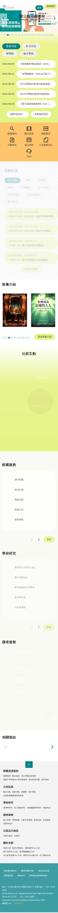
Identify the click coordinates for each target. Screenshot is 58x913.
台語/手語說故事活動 (36, 35)
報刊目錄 (45, 780)
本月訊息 (31, 46)
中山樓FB (14, 406)
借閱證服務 (20, 688)
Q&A (29, 156)
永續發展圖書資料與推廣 (13, 796)
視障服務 (19, 678)
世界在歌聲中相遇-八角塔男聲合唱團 (11, 35)
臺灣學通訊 (43, 378)
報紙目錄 (19, 500)
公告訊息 (8, 787)
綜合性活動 (11, 195)
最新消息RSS (17, 114)
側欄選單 (4, 6)
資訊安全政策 (43, 871)
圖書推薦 (19, 697)
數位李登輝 (47, 35)
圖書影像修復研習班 (5, 35)
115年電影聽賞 (44, 35)
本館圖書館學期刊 (34, 808)
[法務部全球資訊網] (18, 747)
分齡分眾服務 (26, 820)
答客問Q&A (8, 824)
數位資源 (29, 134)
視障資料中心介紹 (32, 848)
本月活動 (10, 180)
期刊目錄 (19, 490)
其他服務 (46, 820)
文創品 (17, 836)
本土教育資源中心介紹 (12, 855)
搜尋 (23, 3)
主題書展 (23, 187)
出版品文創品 (10, 831)
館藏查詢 (12, 134)
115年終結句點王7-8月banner (30, 35)
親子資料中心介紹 (10, 852)
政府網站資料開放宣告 (38, 876)
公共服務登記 (46, 145)
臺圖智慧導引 (42, 35)
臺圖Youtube (43, 406)
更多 (49, 540)
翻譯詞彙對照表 (27, 871)
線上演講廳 (31, 195)
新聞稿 (10, 53)
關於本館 (8, 843)
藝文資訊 (10, 202)
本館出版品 (7, 836)
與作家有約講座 (13, 35)
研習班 (40, 180)
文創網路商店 (53, 35)
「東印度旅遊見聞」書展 (19, 35)
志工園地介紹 (45, 855)
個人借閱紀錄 (21, 667)
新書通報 (19, 520)
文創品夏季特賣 (16, 35)
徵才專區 (28, 53)
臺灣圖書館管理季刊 (24, 589)
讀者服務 (8, 815)
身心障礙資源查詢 (28, 776)
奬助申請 (46, 808)
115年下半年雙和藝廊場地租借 (25, 35)
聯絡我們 (21, 876)
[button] (3, 338)
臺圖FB (15, 378)
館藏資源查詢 (10, 771)
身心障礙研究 (19, 808)
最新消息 (11, 46)
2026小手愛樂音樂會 (33, 35)
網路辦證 (45, 134)
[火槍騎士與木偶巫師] (15, 310)
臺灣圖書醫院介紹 (27, 852)
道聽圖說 (29, 434)
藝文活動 (7, 792)
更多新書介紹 (44, 337)
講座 (25, 180)
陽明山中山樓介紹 (30, 855)
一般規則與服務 (22, 657)
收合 (29, 764)
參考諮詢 (37, 820)
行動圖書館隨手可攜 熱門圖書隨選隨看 (50, 35)
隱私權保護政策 (10, 871)
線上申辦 (7, 820)
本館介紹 (7, 848)
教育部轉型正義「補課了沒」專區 (39, 35)
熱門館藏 (19, 480)
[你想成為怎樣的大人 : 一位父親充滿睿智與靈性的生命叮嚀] (43, 310)
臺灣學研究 (20, 599)
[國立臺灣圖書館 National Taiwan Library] (29, 18)
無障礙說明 (8, 876)
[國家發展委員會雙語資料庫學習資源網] (39, 747)
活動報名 (12, 145)
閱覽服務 (16, 820)
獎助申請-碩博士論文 (25, 569)
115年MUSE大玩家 (22, 35)
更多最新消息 (41, 114)
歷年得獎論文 (21, 579)
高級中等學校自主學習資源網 (15, 780)
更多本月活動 (29, 269)
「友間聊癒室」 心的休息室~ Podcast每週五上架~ (27, 35)
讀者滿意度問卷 (8, 35)
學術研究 (8, 803)
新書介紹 (19, 510)
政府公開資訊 (17, 848)
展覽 (8, 187)
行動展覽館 (20, 609)
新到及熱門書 (34, 780)
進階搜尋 (50, 6)
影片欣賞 (41, 187)
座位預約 (29, 145)
